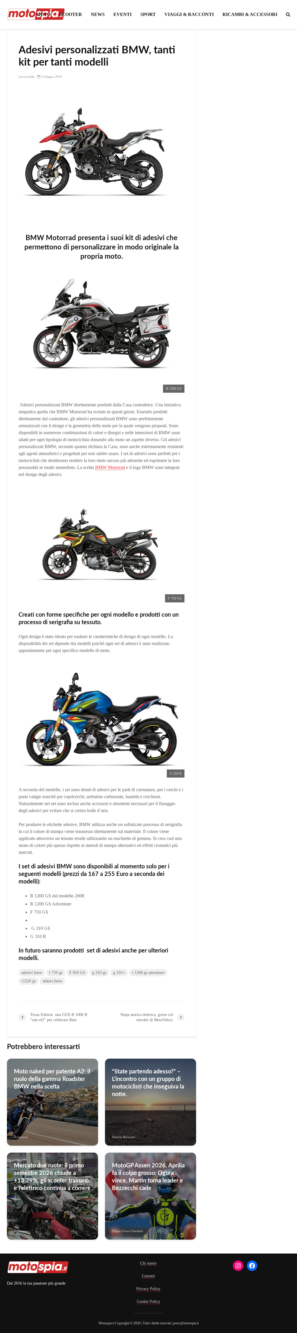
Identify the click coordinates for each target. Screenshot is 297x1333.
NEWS (98, 14)
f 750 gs (55, 972)
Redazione (21, 1137)
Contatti (148, 1276)
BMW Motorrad (110, 467)
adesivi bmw (31, 972)
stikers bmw (52, 981)
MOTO (43, 14)
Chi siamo (148, 1263)
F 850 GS (39, 920)
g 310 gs (99, 972)
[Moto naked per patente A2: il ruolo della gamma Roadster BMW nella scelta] (52, 1101)
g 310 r (119, 972)
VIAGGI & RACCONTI (189, 14)
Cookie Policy (148, 1301)
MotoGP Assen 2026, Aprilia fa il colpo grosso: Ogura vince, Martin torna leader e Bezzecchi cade (148, 1177)
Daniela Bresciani (123, 1137)
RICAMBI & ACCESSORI (249, 14)
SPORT (148, 14)
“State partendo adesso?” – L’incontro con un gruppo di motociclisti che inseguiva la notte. (148, 1083)
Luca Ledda (27, 76)
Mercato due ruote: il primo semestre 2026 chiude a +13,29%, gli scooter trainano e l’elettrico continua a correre (52, 1177)
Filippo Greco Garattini (127, 1231)
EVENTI (122, 14)
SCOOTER (70, 14)
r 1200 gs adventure (148, 972)
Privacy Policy (148, 1289)
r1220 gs (28, 981)
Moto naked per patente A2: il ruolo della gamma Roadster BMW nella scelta (52, 1079)
